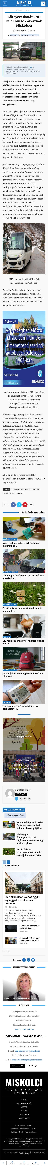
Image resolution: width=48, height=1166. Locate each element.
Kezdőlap (19, 10)
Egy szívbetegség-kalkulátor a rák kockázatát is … (20, 707)
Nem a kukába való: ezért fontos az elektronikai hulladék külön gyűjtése (30, 825)
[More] (31, 504)
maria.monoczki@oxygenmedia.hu (27, 1060)
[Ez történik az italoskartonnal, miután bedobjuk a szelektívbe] (24, 594)
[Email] (16, 799)
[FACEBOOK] (32, 1066)
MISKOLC (28, 10)
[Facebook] (13, 504)
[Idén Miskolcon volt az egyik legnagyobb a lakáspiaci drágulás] (24, 883)
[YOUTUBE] (29, 1066)
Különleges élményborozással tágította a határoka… (23, 577)
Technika (6, 637)
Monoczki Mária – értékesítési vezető (20, 998)
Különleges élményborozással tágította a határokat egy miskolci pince (30, 839)
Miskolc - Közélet (30, 35)
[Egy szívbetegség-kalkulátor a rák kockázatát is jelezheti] (24, 692)
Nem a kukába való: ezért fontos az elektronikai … (21, 544)
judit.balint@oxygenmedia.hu (27, 1051)
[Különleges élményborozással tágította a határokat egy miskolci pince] (24, 561)
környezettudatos (21, 490)
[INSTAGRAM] (36, 1066)
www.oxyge (20, 1029)
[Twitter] (19, 504)
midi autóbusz (9, 493)
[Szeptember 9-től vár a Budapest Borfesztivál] (11, 940)
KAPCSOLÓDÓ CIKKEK (14, 810)
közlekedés (35, 490)
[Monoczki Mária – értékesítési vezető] (24, 986)
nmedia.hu (29, 1029)
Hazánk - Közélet (10, 539)
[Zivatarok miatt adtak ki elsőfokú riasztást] (11, 928)
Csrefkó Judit (22, 789)
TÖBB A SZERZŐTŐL (15, 815)
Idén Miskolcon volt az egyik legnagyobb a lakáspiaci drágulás (22, 900)
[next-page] (8, 862)
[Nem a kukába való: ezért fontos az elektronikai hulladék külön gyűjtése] (24, 529)
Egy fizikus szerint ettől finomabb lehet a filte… (23, 642)
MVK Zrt (20, 493)
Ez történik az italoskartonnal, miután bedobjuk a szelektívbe (29, 852)
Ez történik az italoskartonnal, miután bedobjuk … (22, 609)
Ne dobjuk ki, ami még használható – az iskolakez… (23, 675)
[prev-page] (4, 862)
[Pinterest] (25, 504)
